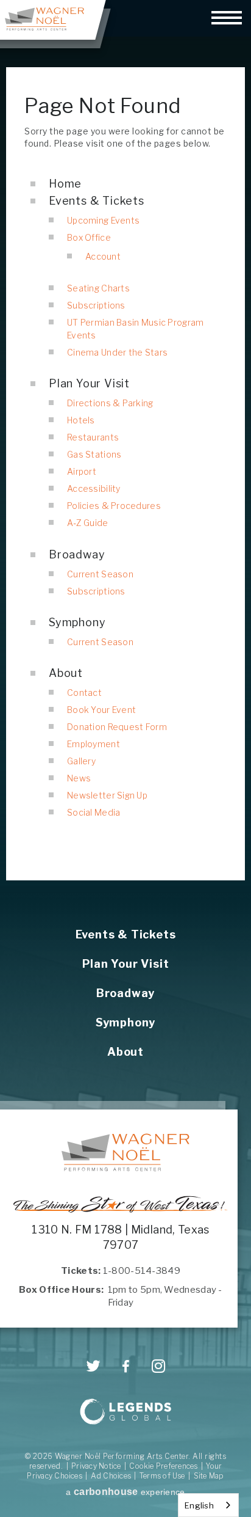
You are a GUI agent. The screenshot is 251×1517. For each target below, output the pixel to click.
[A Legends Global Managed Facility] (125, 1412)
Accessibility (94, 488)
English (199, 1505)
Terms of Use (162, 1475)
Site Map (209, 1475)
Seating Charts (98, 288)
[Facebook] (126, 1366)
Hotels (81, 420)
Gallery (81, 761)
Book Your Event (101, 709)
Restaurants (93, 437)
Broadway (77, 554)
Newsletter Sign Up (107, 795)
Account (103, 256)
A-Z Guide (87, 522)
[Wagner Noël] (125, 1152)
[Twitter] (93, 1366)
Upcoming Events (103, 220)
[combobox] (208, 1505)
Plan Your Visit (89, 383)
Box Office (89, 237)
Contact (84, 692)
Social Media (93, 812)
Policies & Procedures (114, 505)
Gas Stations (94, 454)
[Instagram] (159, 1366)
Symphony (77, 622)
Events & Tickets (96, 200)
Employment (93, 744)
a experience (125, 1492)
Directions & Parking (110, 403)
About (66, 673)
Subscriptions (96, 305)
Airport (81, 471)
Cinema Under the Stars (117, 352)
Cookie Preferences (163, 1466)
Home (65, 183)
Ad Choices (111, 1475)
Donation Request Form (117, 727)
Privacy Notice (96, 1466)
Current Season (100, 574)
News (79, 778)
